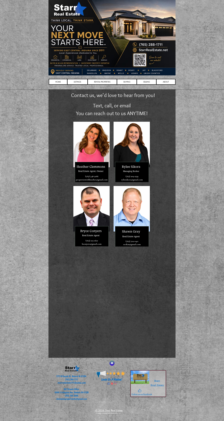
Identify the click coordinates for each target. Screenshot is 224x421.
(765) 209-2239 (132, 176)
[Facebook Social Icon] (109, 384)
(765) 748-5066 (91, 176)
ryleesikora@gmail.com (132, 179)
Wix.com (114, 413)
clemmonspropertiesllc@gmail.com (71, 398)
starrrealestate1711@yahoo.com (72, 382)
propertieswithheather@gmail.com (92, 179)
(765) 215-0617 (92, 240)
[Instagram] (115, 384)
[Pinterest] (112, 384)
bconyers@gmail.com (92, 244)
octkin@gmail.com (132, 244)
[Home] (112, 363)
